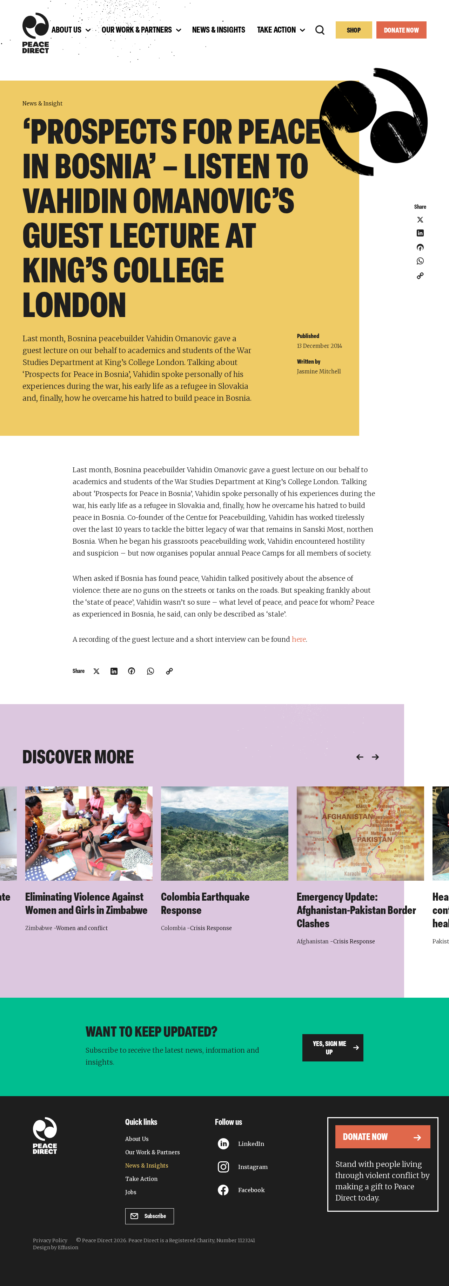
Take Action (141, 1179)
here (299, 639)
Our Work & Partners (152, 1152)
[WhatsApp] (420, 261)
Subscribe (155, 1216)
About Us (137, 1139)
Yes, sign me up (329, 1048)
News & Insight (42, 103)
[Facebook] (420, 250)
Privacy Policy (50, 1240)
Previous (360, 757)
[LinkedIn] (420, 232)
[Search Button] (319, 30)
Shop (354, 30)
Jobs (130, 1192)
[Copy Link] (420, 276)
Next (375, 757)
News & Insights (146, 1165)
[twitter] (420, 220)
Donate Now (401, 30)
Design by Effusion (55, 1247)
